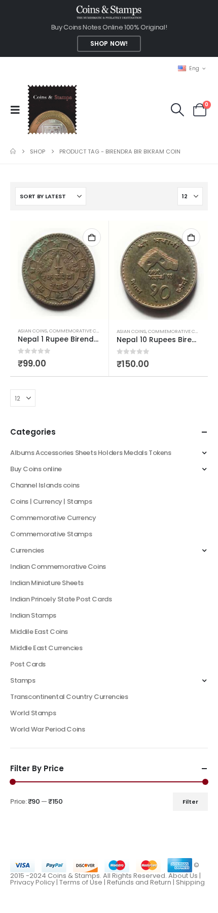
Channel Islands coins (45, 485)
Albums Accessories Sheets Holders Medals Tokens (90, 453)
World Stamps (33, 713)
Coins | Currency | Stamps (51, 501)
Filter (190, 802)
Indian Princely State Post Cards (61, 599)
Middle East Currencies (46, 648)
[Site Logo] (52, 109)
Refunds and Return (139, 882)
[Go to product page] (59, 270)
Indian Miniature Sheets (47, 583)
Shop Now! (109, 44)
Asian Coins (32, 330)
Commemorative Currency (53, 518)
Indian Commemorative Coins (58, 566)
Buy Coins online (36, 469)
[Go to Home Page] (13, 151)
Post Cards (28, 664)
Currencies (27, 550)
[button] (18, 109)
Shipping (190, 882)
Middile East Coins (39, 631)
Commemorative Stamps (51, 534)
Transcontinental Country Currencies (69, 697)
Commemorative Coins (78, 330)
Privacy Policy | (34, 882)
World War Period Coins (47, 729)
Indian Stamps (33, 615)
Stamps (22, 680)
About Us (183, 875)
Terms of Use (80, 882)
